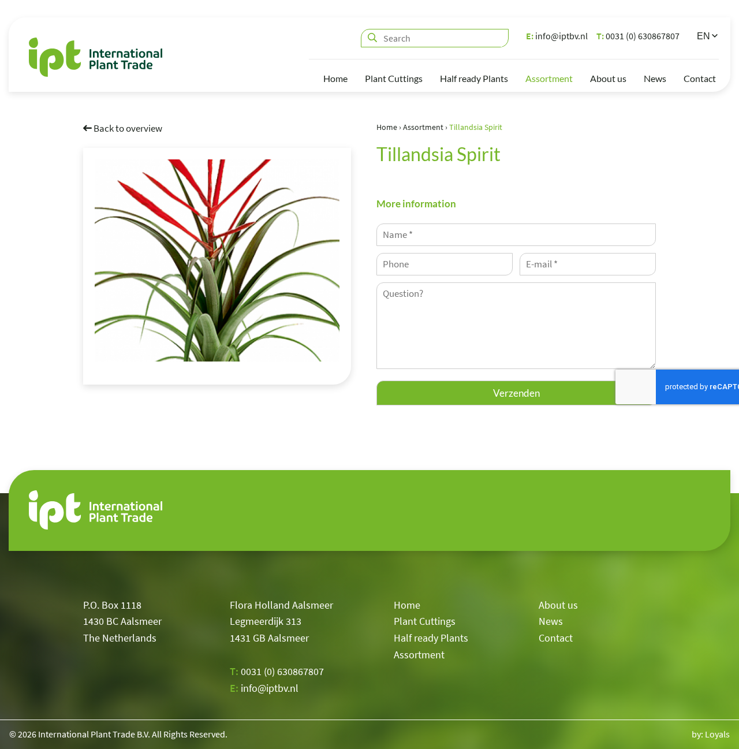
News (655, 78)
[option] (217, 260)
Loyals (717, 734)
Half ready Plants (474, 78)
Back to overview (127, 128)
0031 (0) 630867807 (638, 36)
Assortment (549, 78)
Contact (700, 78)
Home (335, 78)
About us (608, 78)
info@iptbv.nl (557, 36)
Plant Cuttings (394, 78)
